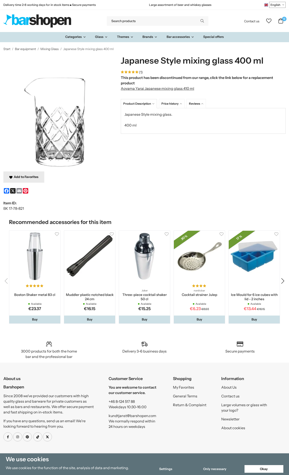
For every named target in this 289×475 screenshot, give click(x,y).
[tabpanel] (203, 121)
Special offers (213, 37)
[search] (202, 21)
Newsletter (230, 419)
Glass (99, 37)
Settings (165, 469)
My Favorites (183, 387)
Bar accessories (178, 37)
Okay (264, 469)
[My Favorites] (268, 21)
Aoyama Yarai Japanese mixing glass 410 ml (157, 88)
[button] (34, 319)
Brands (147, 37)
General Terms (185, 396)
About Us (229, 387)
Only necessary (214, 469)
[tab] (140, 103)
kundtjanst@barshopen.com (132, 415)
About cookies (233, 428)
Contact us (251, 21)
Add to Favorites (25, 177)
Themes (123, 37)
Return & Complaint (189, 405)
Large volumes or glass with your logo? (244, 408)
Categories (73, 37)
